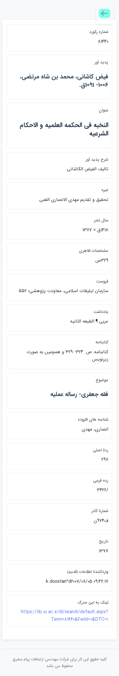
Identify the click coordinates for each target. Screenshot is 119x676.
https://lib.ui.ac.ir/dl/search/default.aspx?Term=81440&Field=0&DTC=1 (64, 615)
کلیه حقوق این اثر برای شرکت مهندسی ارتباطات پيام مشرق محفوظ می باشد (59, 662)
